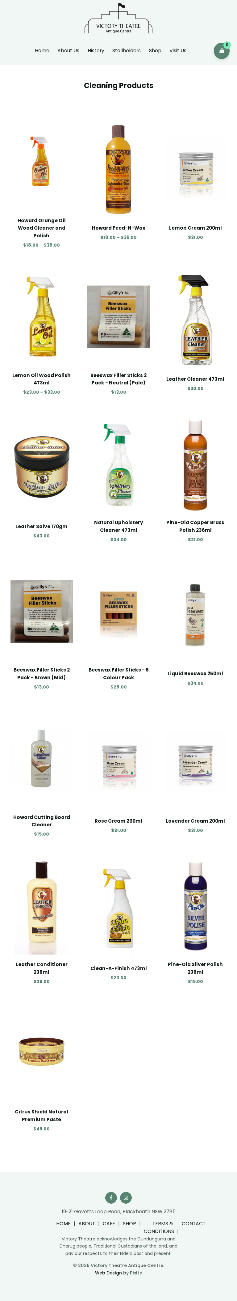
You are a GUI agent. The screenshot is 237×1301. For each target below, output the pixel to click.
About (86, 1223)
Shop (155, 50)
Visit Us (177, 50)
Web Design (108, 1273)
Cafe (109, 1223)
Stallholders (126, 50)
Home (42, 50)
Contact (194, 1223)
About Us (68, 50)
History (96, 50)
